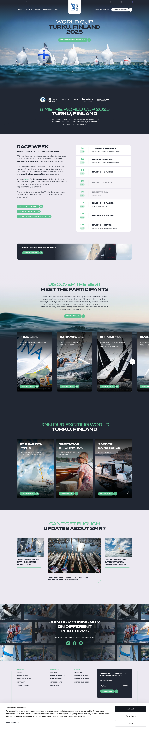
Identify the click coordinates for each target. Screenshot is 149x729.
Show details (11, 722)
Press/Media (23, 685)
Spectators (22, 676)
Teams (37, 9)
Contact (21, 682)
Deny (131, 723)
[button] (135, 2)
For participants (102, 9)
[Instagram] (68, 643)
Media (57, 9)
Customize (129, 716)
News (20, 9)
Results (29, 9)
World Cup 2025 (81, 679)
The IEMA (78, 672)
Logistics (54, 685)
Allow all (131, 709)
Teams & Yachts (24, 679)
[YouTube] (81, 643)
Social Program (57, 676)
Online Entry (56, 679)
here (26, 179)
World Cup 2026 (81, 682)
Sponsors (47, 9)
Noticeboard (56, 682)
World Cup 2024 (81, 676)
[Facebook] (74, 643)
